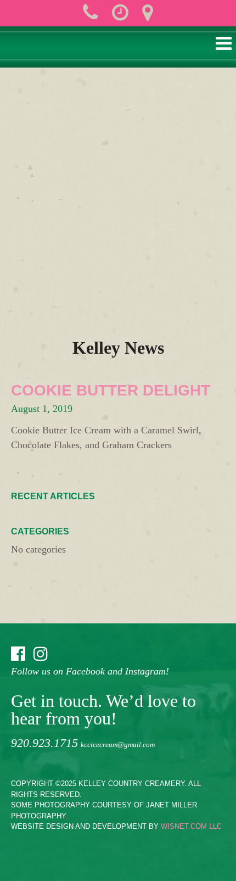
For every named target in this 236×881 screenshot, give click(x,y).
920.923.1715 (44, 743)
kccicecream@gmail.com (118, 744)
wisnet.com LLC (191, 826)
